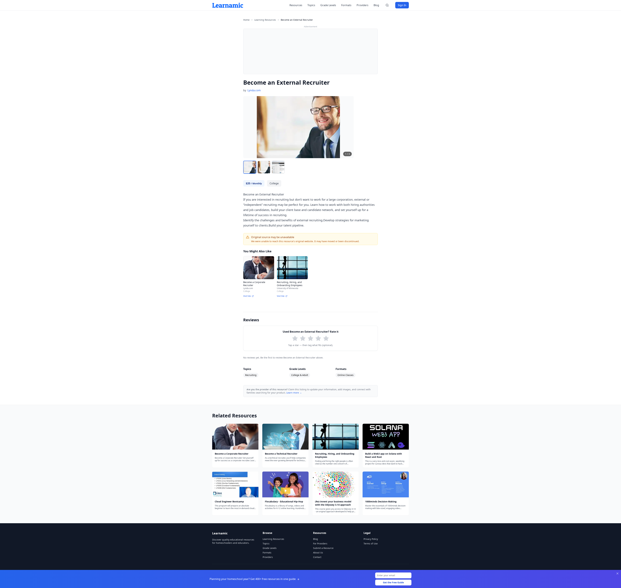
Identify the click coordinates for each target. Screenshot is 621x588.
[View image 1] (249, 167)
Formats (346, 5)
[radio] (295, 338)
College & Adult (299, 375)
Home (246, 19)
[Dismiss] (617, 573)
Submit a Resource (323, 548)
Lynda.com (254, 90)
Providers (362, 5)
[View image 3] (278, 167)
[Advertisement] (310, 51)
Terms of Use (371, 543)
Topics (311, 5)
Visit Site (247, 296)
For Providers (320, 543)
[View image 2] (263, 167)
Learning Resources (265, 19)
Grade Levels (328, 5)
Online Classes (346, 375)
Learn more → (294, 392)
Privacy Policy (371, 539)
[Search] (387, 5)
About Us (318, 552)
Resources (295, 5)
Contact (317, 557)
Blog (376, 5)
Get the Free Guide (393, 582)
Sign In (402, 5)
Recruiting (250, 375)
